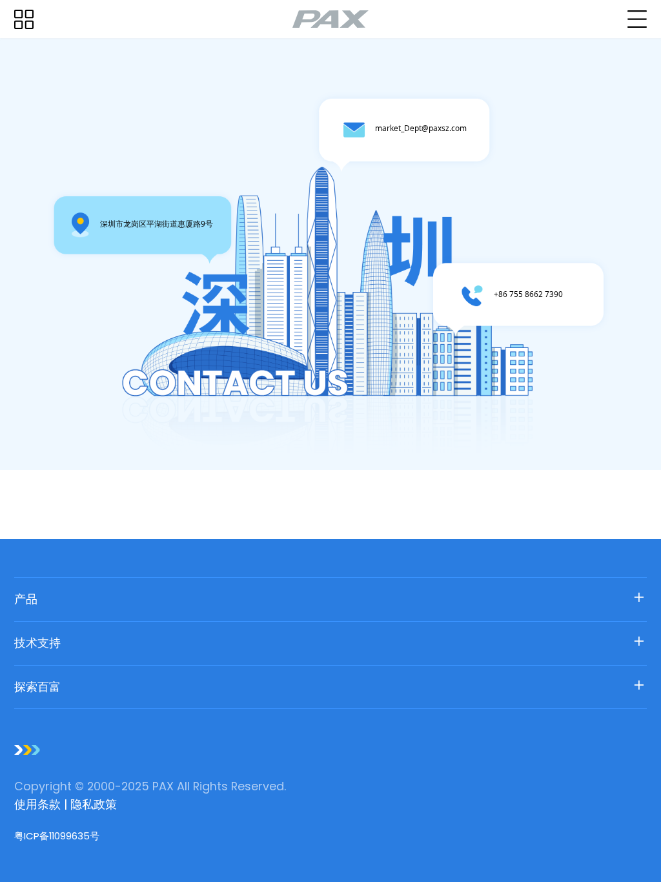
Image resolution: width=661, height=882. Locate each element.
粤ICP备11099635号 (56, 836)
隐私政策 (93, 804)
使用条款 (39, 804)
